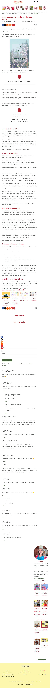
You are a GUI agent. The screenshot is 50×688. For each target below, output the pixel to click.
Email (3, 353)
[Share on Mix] (10, 25)
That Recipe (13, 144)
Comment (4, 331)
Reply (3, 378)
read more (36, 13)
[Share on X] (5, 25)
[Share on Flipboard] (12, 25)
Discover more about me (39, 578)
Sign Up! (21, 672)
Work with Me (42, 674)
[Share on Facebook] (3, 25)
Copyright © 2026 (25, 684)
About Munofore (7, 672)
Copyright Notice (8, 677)
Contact (42, 672)
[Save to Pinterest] (14, 25)
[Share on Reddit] (7, 25)
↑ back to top (25, 666)
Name (3, 347)
